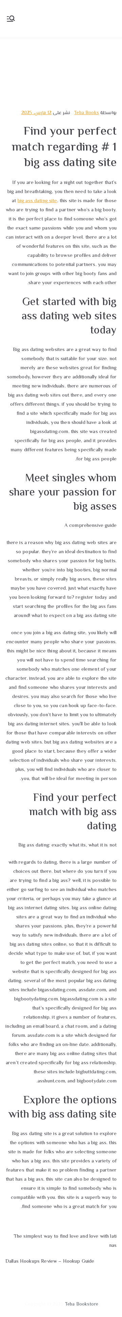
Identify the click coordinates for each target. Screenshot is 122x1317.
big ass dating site (37, 201)
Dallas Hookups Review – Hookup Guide (49, 1261)
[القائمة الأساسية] (10, 18)
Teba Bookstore (81, 1304)
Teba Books (86, 113)
